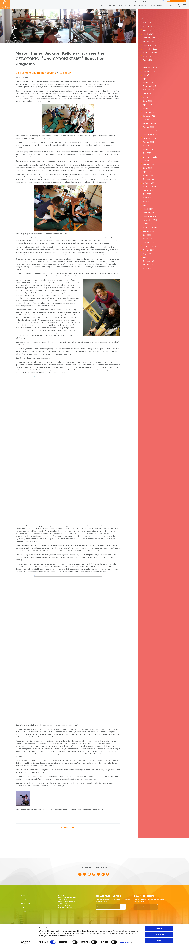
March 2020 (148, 149)
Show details (124, 942)
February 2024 (149, 86)
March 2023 (148, 108)
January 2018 (148, 179)
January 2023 (149, 116)
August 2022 (148, 127)
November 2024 (150, 67)
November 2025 (150, 49)
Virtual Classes (140, 6)
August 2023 (148, 93)
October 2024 (149, 71)
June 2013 (147, 269)
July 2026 (147, 23)
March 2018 (148, 175)
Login (145, 907)
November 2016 (150, 220)
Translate (167, 1)
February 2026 (149, 38)
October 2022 (149, 120)
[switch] (75, 942)
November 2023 (150, 90)
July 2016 (147, 235)
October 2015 (148, 242)
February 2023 (149, 112)
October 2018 (149, 160)
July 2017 (147, 194)
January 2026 (149, 41)
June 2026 (147, 27)
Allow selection (159, 934)
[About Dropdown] (105, 6)
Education (38, 72)
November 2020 (150, 138)
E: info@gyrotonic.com (65, 907)
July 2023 (147, 97)
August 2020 (148, 142)
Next (73, 827)
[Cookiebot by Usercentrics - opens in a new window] (26, 942)
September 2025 (150, 53)
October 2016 (149, 224)
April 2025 (147, 60)
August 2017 (148, 190)
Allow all (159, 929)
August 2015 (148, 250)
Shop (171, 6)
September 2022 (150, 123)
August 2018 (148, 164)
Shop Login (136, 1)
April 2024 (147, 79)
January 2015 (148, 261)
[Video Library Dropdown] (130, 6)
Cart (153, 1)
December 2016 (150, 216)
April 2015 (147, 257)
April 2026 (147, 30)
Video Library (124, 6)
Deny (159, 940)
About (102, 6)
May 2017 (147, 201)
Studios (112, 6)
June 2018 (147, 168)
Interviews (50, 72)
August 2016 (148, 231)
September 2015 (150, 246)
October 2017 (149, 183)
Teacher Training (157, 6)
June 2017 (147, 198)
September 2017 (150, 187)
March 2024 (148, 82)
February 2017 (149, 213)
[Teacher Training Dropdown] (165, 6)
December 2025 (150, 45)
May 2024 (147, 75)
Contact (23, 912)
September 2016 (150, 228)
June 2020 (147, 146)
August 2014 (148, 265)
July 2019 (147, 153)
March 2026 (148, 34)
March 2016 (148, 239)
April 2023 (147, 105)
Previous (64, 827)
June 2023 (147, 101)
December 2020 (150, 134)
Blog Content (23, 72)
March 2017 (148, 209)
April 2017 (147, 205)
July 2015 (147, 254)
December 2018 (150, 157)
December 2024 (150, 64)
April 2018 (147, 172)
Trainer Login (146, 1)
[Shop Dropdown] (174, 6)
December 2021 (150, 131)
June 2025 (147, 56)
